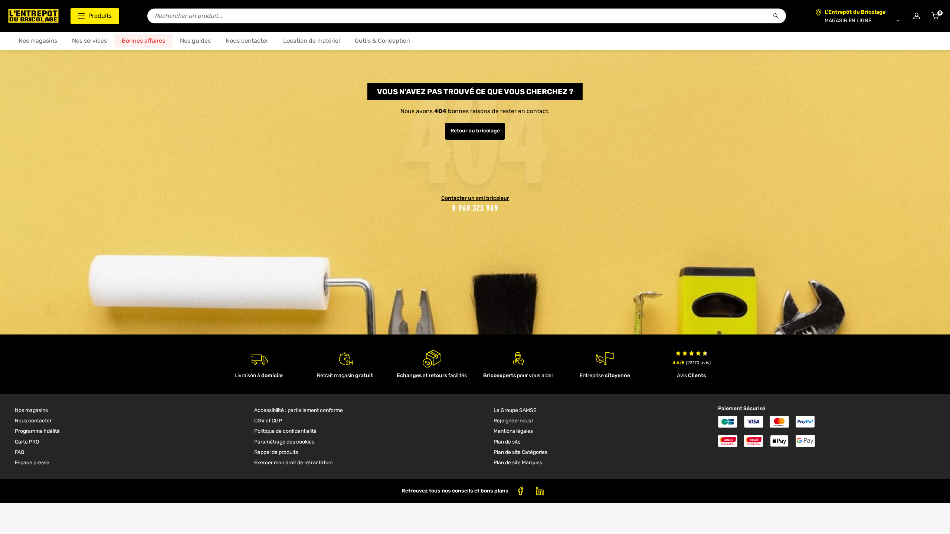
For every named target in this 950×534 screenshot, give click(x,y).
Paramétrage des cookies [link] (284, 442)
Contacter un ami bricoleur (475, 198)
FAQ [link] (19, 452)
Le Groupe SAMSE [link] (515, 410)
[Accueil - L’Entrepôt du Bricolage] (33, 16)
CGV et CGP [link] (268, 421)
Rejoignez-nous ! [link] (513, 421)
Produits (100, 15)
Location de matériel (311, 40)
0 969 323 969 (475, 208)
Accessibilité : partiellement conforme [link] (298, 410)
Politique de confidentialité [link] (285, 431)
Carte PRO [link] (27, 442)
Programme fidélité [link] (37, 431)
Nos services (89, 40)
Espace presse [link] (32, 462)
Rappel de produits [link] (276, 452)
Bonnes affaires (143, 40)
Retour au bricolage (475, 131)
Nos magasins (38, 40)
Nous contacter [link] (33, 421)
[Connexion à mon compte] (916, 16)
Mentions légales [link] (513, 431)
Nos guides (195, 40)
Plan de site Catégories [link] (520, 452)
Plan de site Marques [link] (518, 462)
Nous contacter (247, 40)
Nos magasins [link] (31, 410)
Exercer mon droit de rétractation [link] (293, 462)
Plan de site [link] (507, 442)
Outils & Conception (382, 40)
